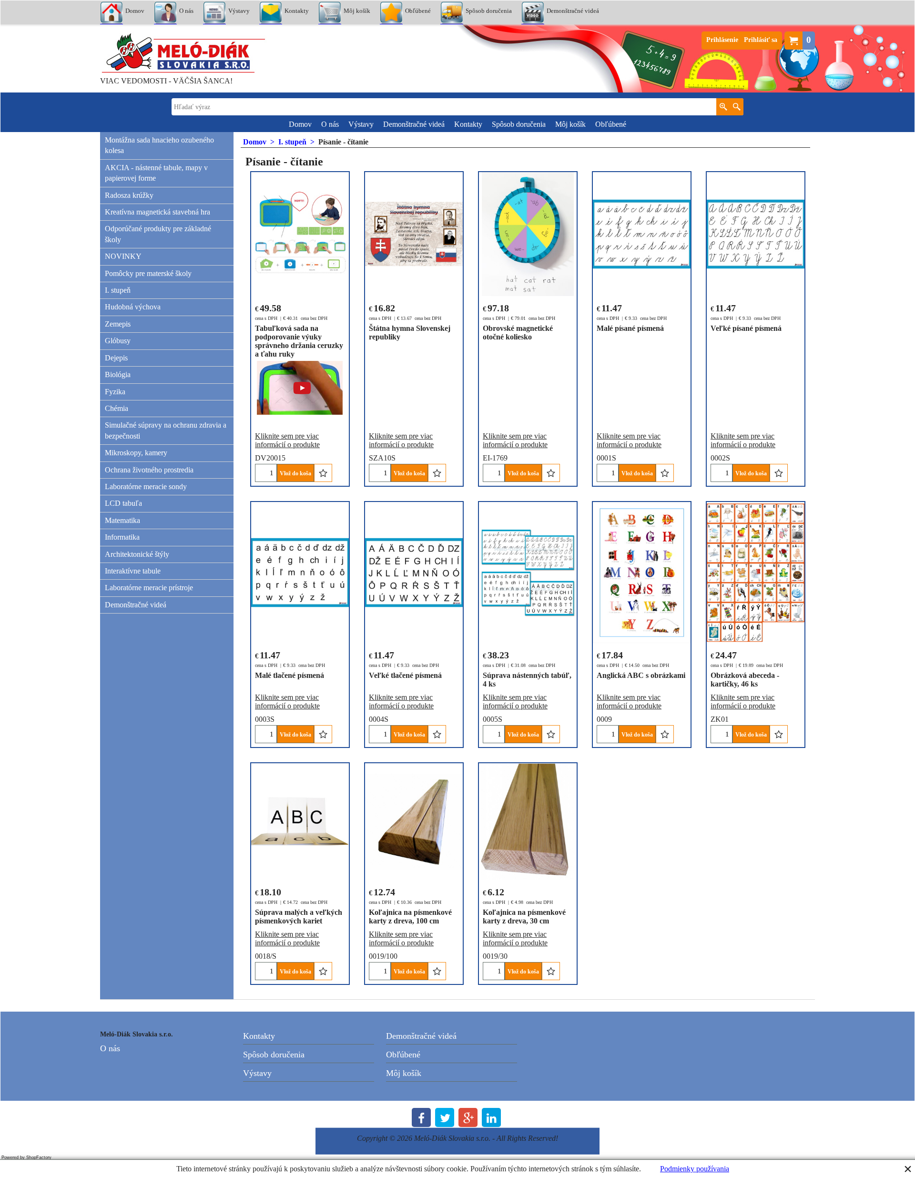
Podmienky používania (694, 1169)
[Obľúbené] (323, 472)
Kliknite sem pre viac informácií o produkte (287, 440)
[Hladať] (736, 106)
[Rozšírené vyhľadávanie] (723, 106)
